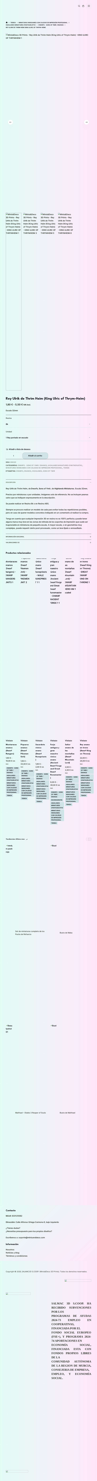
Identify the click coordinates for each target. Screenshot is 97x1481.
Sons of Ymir (49, 471)
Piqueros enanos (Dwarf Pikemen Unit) (25, 751)
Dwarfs (19, 471)
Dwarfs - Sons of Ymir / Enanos (32, 465)
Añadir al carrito (35, 456)
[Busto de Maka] (53, 933)
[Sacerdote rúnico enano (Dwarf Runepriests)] (41, 647)
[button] (18, 449)
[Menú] (88, 6)
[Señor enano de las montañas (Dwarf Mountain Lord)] (70, 647)
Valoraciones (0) (13, 542)
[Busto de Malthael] (53, 1113)
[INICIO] (7, 22)
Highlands (37, 471)
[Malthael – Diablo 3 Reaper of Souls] (9, 1113)
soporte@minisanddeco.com (32, 1237)
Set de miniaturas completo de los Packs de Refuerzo (29, 932)
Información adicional (15, 537)
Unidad (9, 432)
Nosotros (10, 1249)
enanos (27, 471)
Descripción (10, 482)
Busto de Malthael (67, 1113)
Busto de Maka (66, 933)
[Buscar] (79, 6)
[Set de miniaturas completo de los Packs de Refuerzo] (9, 933)
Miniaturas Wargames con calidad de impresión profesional (34, 468)
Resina (9, 418)
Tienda (66, 468)
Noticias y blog (12, 1252)
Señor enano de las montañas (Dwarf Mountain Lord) (69, 754)
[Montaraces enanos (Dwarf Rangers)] (11, 647)
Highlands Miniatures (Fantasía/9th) (65, 465)
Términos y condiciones (16, 1256)
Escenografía (56, 800)
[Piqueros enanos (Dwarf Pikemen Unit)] (26, 647)
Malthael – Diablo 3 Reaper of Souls (30, 1113)
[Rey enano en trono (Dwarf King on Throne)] (85, 647)
